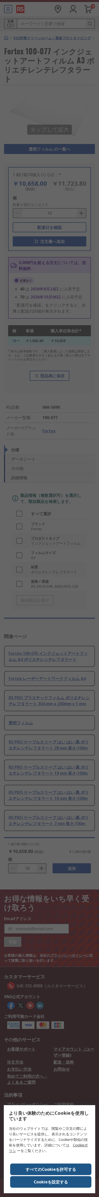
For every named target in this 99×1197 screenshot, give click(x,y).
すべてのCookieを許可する (51, 1169)
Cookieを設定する (51, 1182)
